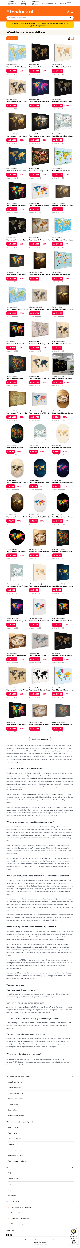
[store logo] (21, 12)
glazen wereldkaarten (28, 794)
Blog (9, 1184)
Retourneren (12, 1195)
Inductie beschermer (15, 1082)
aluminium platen (53, 784)
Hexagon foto (12, 1144)
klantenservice (11, 1025)
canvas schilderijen (57, 880)
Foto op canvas (13, 1127)
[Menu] (77, 1229)
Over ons (11, 1190)
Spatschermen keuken (16, 1116)
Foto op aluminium (14, 1139)
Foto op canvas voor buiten (17, 1161)
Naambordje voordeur (15, 1093)
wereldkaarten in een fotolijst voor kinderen (56, 794)
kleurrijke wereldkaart (50, 779)
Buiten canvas (13, 1104)
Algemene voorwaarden (41, 1240)
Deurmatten (12, 1110)
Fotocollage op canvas (16, 1155)
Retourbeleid (51, 1240)
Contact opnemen (14, 1179)
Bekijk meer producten (40, 739)
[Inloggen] (68, 11)
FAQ (9, 1173)
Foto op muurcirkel (14, 1150)
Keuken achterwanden (16, 1099)
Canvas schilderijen (14, 1088)
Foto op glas (12, 1133)
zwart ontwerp (32, 779)
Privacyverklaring (29, 1240)
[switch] (74, 1242)
